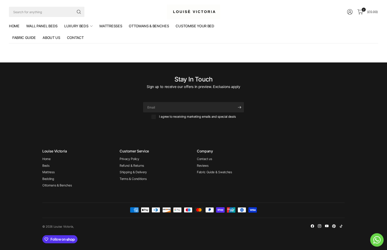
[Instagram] (319, 226)
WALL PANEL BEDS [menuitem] (42, 26)
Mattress (48, 172)
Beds (45, 165)
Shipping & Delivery (133, 172)
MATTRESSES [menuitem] (110, 26)
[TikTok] (341, 226)
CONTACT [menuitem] (75, 37)
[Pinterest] (334, 226)
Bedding (48, 179)
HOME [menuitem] (14, 26)
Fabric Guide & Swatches (214, 172)
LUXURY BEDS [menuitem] (76, 26)
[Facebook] (312, 226)
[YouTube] (326, 226)
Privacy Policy (129, 159)
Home (46, 159)
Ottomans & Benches (57, 185)
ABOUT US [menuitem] (51, 37)
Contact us (204, 159)
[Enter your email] (239, 107)
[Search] (78, 12)
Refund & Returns (132, 165)
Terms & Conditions (133, 179)
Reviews (203, 165)
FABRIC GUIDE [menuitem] (24, 37)
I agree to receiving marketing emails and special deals (197, 116)
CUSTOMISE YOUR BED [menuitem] (195, 26)
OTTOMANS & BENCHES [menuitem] (149, 26)
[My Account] (350, 12)
